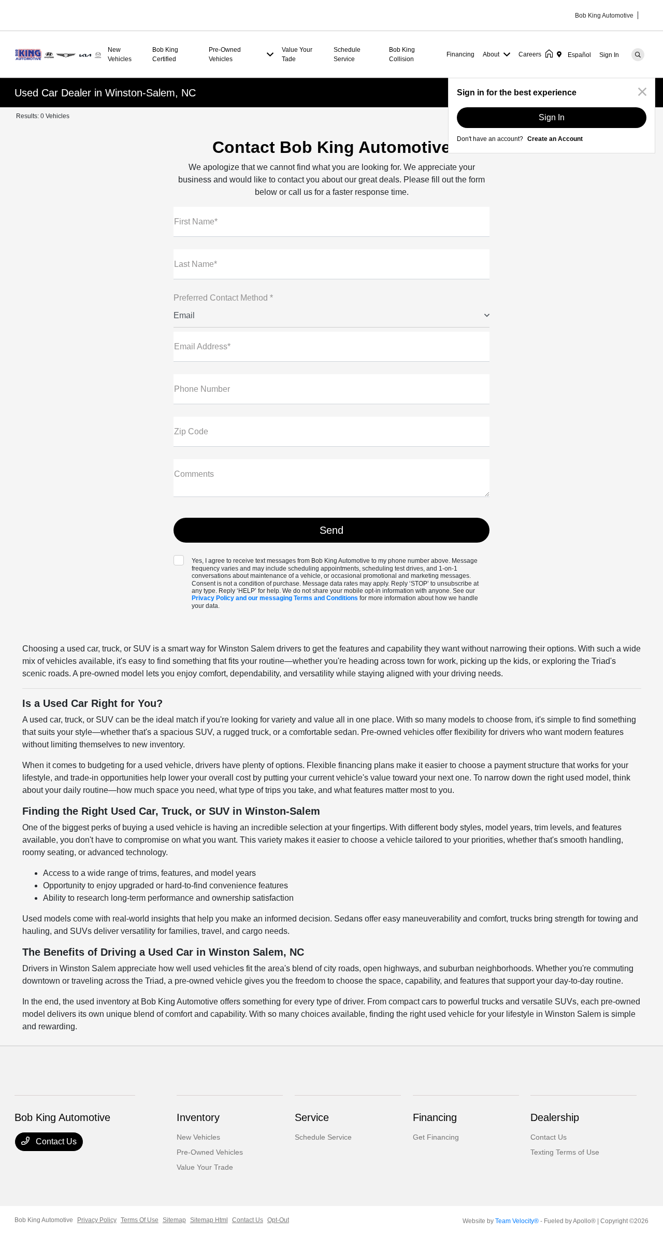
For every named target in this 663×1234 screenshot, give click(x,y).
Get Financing (436, 1137)
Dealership (554, 1117)
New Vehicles (198, 1137)
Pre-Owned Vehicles (210, 1152)
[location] (561, 54)
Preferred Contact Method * (223, 297)
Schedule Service (323, 1137)
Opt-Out (278, 1220)
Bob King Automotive (44, 1220)
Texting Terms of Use (564, 1152)
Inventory (198, 1117)
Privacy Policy (97, 1220)
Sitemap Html (209, 1220)
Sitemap (174, 1220)
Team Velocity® (517, 1221)
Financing (435, 1117)
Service (312, 1117)
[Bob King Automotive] (59, 53)
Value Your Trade (205, 1167)
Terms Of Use (139, 1220)
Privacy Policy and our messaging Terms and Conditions (275, 598)
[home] (551, 54)
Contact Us (55, 1141)
